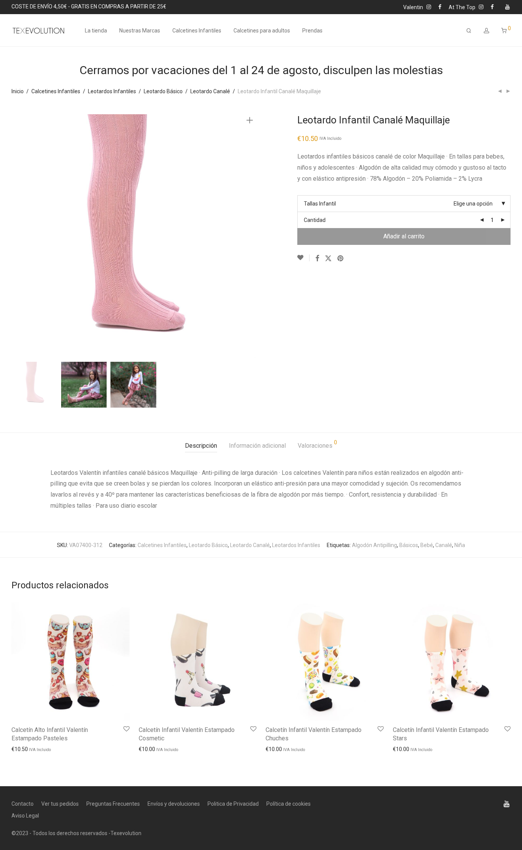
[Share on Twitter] (328, 258)
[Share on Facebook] (317, 258)
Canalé (443, 545)
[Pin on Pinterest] (340, 258)
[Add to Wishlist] (303, 257)
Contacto (22, 804)
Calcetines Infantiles (196, 31)
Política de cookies (288, 804)
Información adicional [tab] (257, 445)
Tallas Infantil (320, 204)
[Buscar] (469, 31)
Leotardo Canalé (210, 91)
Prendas (312, 31)
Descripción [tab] (201, 445)
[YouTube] (508, 6)
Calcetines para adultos (261, 31)
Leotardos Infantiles (112, 91)
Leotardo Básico (163, 91)
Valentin (414, 7)
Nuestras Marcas (139, 31)
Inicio (17, 91)
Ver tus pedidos (60, 804)
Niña (459, 545)
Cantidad (315, 220)
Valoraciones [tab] (317, 444)
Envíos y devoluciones (174, 804)
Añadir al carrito (404, 236)
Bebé (426, 545)
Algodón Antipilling (374, 545)
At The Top (464, 7)
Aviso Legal (25, 816)
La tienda (96, 31)
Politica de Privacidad (233, 804)
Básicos (408, 545)
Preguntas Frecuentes (113, 804)
